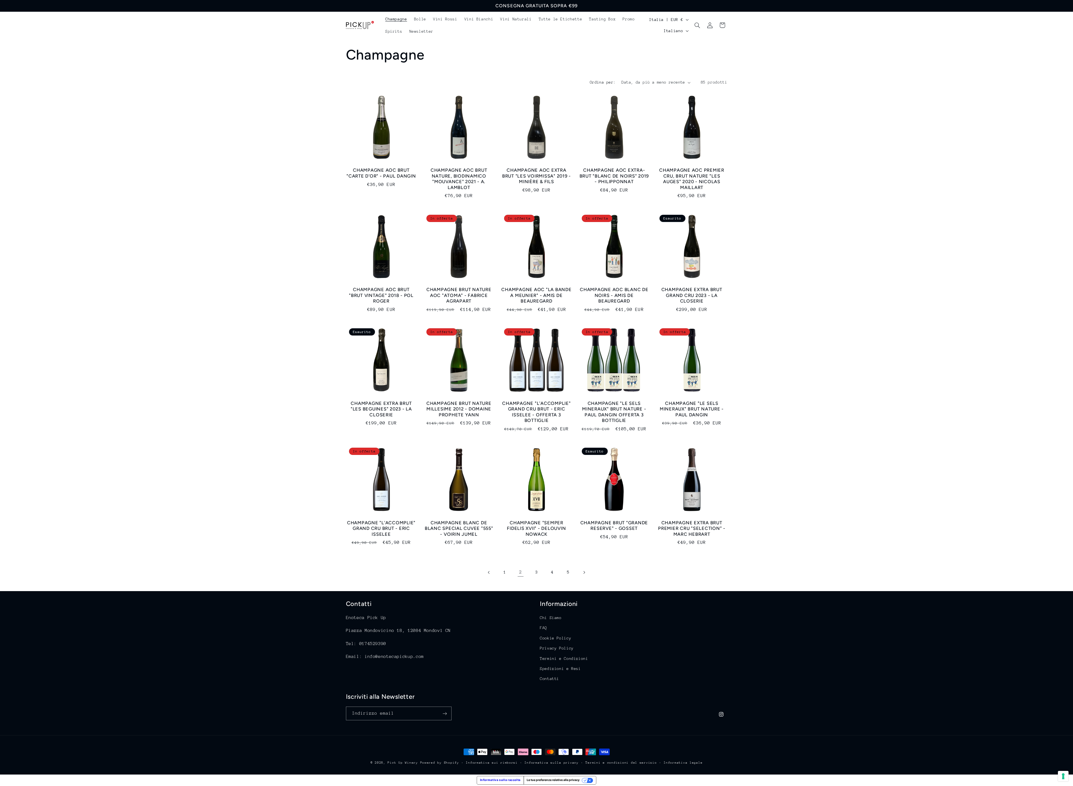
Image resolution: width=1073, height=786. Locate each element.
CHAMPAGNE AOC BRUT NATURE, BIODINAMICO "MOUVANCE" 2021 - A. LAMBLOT (459, 178)
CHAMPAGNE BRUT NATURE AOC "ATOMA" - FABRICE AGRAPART (459, 295)
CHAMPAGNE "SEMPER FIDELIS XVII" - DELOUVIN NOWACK (536, 528)
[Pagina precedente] (489, 572)
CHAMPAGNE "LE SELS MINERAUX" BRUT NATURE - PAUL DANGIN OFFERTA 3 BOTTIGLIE (614, 412)
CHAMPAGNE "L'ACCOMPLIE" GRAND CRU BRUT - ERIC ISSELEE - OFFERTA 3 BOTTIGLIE (536, 412)
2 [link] (520, 572)
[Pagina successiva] (584, 572)
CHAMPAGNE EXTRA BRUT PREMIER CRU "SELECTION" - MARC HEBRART (691, 528)
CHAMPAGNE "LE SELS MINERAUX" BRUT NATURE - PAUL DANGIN (692, 409)
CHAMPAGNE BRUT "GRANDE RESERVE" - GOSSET (614, 525)
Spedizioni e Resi (560, 668)
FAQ (543, 628)
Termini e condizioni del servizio (621, 762)
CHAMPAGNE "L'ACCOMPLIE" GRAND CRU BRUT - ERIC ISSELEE (381, 528)
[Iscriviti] (444, 713)
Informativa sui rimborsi (492, 762)
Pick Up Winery (403, 762)
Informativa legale (683, 762)
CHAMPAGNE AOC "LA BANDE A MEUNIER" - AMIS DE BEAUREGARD (536, 295)
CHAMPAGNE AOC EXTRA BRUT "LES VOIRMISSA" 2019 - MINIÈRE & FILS (536, 175)
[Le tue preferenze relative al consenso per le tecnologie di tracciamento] (1063, 776)
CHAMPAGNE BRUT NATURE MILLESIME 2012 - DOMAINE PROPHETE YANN (459, 409)
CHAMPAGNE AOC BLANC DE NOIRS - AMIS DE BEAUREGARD (614, 295)
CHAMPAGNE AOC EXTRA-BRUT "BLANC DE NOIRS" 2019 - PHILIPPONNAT (614, 175)
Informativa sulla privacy (551, 762)
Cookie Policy (555, 638)
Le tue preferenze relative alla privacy (553, 780)
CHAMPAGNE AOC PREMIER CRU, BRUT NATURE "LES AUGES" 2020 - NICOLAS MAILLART (691, 178)
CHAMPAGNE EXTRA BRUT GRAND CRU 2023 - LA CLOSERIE (691, 295)
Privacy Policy (557, 648)
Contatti (549, 678)
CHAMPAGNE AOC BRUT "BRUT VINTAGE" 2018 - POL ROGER (381, 295)
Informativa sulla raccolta (500, 780)
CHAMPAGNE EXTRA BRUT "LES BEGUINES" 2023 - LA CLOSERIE (381, 409)
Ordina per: (603, 82)
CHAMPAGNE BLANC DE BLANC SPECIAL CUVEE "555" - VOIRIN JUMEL (459, 528)
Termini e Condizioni (564, 658)
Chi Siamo (551, 617)
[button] (697, 25)
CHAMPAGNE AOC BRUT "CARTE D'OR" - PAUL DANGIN (381, 172)
